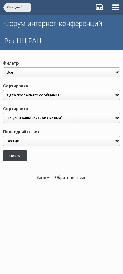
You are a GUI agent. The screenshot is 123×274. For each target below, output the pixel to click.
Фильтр (11, 63)
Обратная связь (71, 177)
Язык (42, 177)
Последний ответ (21, 131)
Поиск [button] (15, 156)
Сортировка (15, 86)
